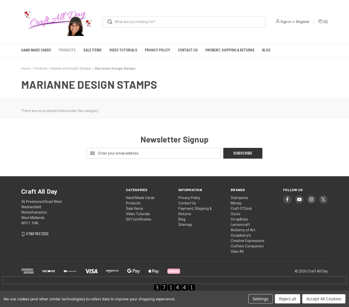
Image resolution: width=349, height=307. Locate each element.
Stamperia (239, 198)
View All (237, 251)
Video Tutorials (123, 50)
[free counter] (174, 287)
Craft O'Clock (241, 208)
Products (67, 50)
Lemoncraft (240, 225)
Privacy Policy (157, 50)
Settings (261, 299)
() (325, 22)
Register (303, 22)
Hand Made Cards (36, 50)
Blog (266, 50)
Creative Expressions (247, 241)
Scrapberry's (241, 235)
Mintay (236, 203)
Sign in (286, 22)
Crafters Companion (247, 246)
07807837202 (37, 234)
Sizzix (235, 214)
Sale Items (92, 50)
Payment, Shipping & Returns (229, 50)
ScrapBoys (239, 219)
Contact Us (188, 50)
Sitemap (185, 225)
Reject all (287, 299)
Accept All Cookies (323, 299)
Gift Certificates (138, 219)
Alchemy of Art (243, 230)
